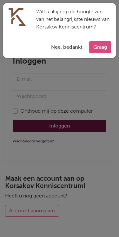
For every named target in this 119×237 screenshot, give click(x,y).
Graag (100, 47)
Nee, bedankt (67, 47)
